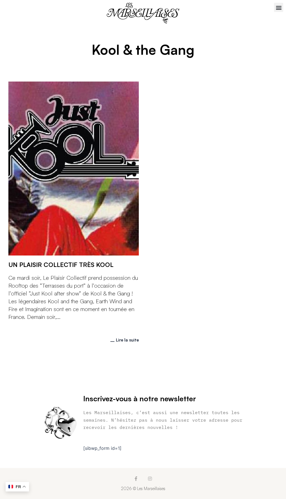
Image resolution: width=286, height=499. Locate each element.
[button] (278, 7)
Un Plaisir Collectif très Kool (60, 264)
